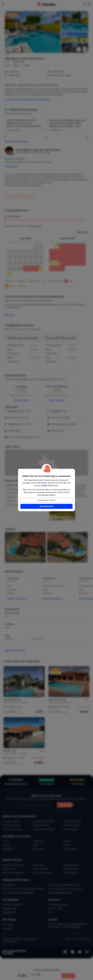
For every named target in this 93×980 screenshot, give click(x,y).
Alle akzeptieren (46, 506)
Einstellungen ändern (46, 500)
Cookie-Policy (47, 485)
